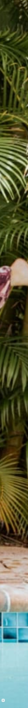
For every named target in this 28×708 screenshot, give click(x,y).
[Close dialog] (25, 2)
